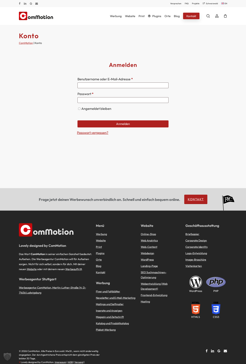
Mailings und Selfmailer (110, 304)
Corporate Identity (196, 246)
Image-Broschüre (195, 259)
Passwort (94, 94)
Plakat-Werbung (106, 329)
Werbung (101, 234)
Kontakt (196, 199)
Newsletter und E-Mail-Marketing (115, 297)
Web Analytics (149, 240)
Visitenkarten (193, 266)
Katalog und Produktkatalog (112, 323)
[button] (7, 356)
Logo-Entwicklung (196, 253)
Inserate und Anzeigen (109, 310)
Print (99, 246)
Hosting (145, 301)
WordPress (147, 259)
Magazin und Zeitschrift (110, 317)
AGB (70, 362)
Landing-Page (149, 266)
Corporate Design (196, 240)
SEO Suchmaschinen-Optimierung (153, 275)
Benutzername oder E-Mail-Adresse (113, 79)
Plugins (100, 253)
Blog (98, 266)
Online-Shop (148, 234)
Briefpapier (192, 234)
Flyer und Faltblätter (108, 291)
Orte (99, 259)
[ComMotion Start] (23, 16)
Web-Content (149, 246)
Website (32, 269)
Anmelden (123, 124)
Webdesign (147, 253)
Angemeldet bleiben (96, 108)
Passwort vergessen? (92, 132)
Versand (78, 362)
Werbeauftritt (73, 269)
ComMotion (26, 43)
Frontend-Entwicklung (154, 295)
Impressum (60, 362)
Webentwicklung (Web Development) (154, 286)
